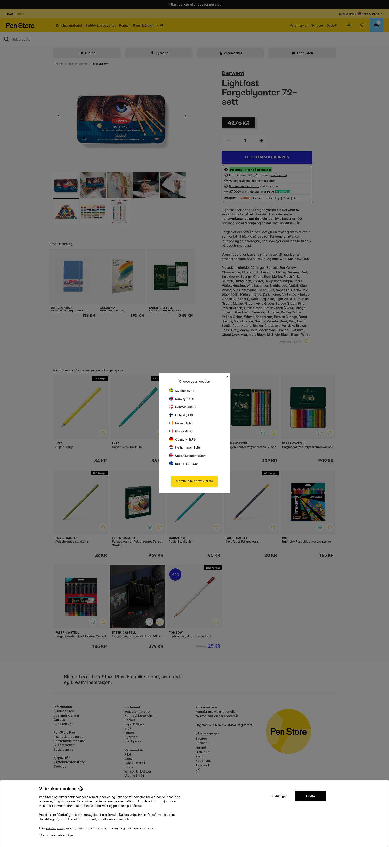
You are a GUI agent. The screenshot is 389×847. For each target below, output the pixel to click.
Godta (310, 796)
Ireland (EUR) (184, 423)
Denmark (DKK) (185, 407)
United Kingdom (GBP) (190, 455)
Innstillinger (278, 796)
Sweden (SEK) (184, 390)
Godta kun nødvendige (56, 835)
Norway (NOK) (184, 399)
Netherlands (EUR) (187, 447)
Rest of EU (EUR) (186, 463)
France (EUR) (183, 431)
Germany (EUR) (185, 439)
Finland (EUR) (184, 415)
